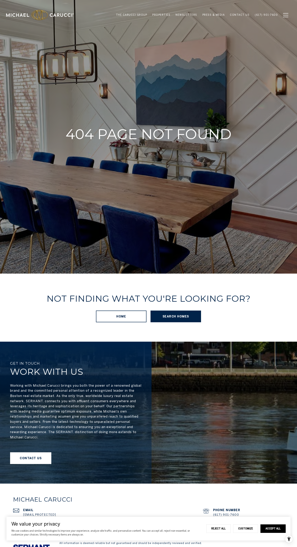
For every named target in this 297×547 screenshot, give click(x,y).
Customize (245, 528)
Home (121, 316)
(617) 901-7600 (226, 514)
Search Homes (176, 316)
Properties (161, 15)
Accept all (273, 528)
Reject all (218, 528)
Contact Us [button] (31, 458)
